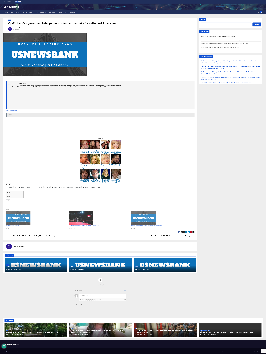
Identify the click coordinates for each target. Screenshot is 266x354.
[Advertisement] (48, 79)
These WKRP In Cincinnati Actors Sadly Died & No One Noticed (116, 151)
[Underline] (85, 300)
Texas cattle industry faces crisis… (13, 225)
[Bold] (81, 300)
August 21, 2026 (206, 334)
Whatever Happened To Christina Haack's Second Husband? (95, 151)
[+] (100, 299)
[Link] (96, 300)
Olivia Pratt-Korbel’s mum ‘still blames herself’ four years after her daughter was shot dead (225, 40)
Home (6, 12)
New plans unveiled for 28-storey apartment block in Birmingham (172, 236)
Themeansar (29, 351)
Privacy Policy (62, 12)
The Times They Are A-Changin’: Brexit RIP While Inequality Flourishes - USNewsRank (224, 61)
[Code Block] (94, 300)
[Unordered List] (90, 300)
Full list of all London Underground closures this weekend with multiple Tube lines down (224, 43)
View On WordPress (11, 110)
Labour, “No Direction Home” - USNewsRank (213, 82)
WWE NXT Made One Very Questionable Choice (116, 165)
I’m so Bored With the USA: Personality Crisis (239, 82)
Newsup (23, 351)
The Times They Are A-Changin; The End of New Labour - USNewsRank (220, 77)
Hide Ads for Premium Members (45, 12)
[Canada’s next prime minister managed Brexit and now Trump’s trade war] (99, 218)
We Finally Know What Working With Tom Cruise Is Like (84, 180)
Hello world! (11, 267)
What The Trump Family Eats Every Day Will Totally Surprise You (85, 166)
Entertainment (204, 330)
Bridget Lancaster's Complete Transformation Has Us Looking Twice (105, 166)
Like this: (10, 195)
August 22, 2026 (11, 334)
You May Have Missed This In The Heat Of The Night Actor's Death (115, 181)
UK (6, 330)
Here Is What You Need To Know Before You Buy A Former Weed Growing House (33, 236)
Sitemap (72, 12)
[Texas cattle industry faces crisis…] (36, 218)
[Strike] (87, 300)
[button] (258, 12)
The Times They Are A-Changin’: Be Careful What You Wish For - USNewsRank (222, 72)
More (10, 20)
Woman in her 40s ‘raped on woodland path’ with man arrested (218, 36)
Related (10, 196)
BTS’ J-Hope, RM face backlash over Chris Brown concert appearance (220, 51)
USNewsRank (11, 6)
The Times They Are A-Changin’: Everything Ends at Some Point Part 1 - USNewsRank (224, 66)
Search (202, 19)
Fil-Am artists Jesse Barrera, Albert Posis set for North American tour (220, 47)
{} (98, 299)
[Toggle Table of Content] (20, 193)
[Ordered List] (88, 300)
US (208, 330)
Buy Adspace (15, 12)
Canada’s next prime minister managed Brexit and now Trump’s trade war (84, 225)
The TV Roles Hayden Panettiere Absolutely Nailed (95, 165)
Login (124, 290)
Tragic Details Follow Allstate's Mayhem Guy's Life (95, 180)
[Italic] (83, 300)
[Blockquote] (92, 300)
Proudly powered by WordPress (10, 351)
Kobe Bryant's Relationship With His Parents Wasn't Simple (105, 151)
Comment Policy (27, 12)
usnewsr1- (17, 27)
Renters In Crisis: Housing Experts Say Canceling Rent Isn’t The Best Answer (146, 225)
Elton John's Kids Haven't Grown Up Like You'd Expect (84, 151)
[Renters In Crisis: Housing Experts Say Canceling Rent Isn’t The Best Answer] (162, 218)
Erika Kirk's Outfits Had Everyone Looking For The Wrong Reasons (105, 181)
